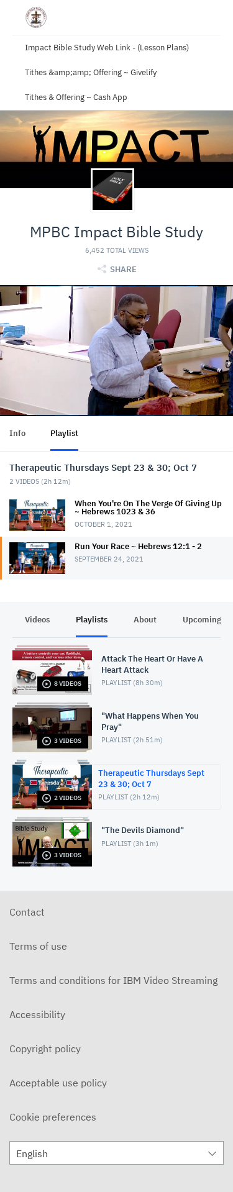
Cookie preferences (52, 1117)
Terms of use (38, 946)
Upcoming (202, 619)
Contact (27, 912)
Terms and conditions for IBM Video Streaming (113, 980)
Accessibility (37, 1014)
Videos (37, 619)
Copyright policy (45, 1048)
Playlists (91, 619)
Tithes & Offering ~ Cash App (76, 97)
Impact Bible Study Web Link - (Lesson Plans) (107, 47)
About (145, 619)
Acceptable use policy (58, 1082)
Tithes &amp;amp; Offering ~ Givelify (91, 72)
